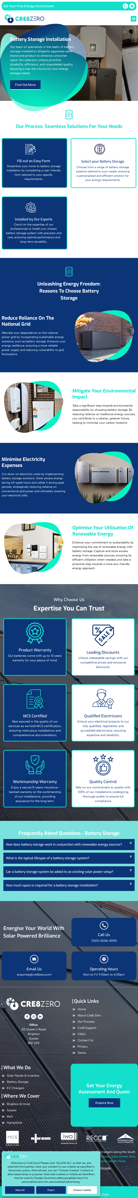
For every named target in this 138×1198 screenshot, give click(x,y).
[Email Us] (34, 959)
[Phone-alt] (125, 6)
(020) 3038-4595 (104, 941)
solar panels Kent (123, 1156)
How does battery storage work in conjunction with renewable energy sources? (64, 844)
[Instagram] (33, 1016)
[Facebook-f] (27, 1016)
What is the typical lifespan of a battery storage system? (47, 858)
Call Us (104, 934)
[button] (133, 19)
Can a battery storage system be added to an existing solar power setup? (59, 872)
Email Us (34, 969)
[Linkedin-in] (40, 1016)
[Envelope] (132, 6)
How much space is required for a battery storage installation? (52, 885)
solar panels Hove (113, 1161)
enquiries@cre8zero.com (34, 974)
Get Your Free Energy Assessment (28, 6)
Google (105, 1168)
